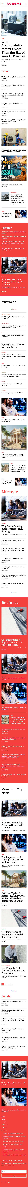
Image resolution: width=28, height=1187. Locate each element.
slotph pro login (9, 1168)
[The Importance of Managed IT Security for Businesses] (21, 214)
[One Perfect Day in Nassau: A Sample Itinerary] (14, 168)
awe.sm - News (5, 323)
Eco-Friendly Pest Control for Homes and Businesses (13, 970)
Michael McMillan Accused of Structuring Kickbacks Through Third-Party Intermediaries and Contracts (13, 346)
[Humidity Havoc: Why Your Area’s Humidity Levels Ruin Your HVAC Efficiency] (14, 137)
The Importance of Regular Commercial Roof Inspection (11, 642)
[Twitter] (8, 1182)
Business (3, 148)
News (2, 38)
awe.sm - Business (5, 314)
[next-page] (12, 984)
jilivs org (4, 1166)
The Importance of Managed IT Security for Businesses (7, 215)
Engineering (13, 192)
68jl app (22, 1166)
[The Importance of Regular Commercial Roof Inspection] (14, 621)
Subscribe (14, 1176)
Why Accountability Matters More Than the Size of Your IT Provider (13, 49)
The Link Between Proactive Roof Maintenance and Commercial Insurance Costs (13, 356)
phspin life (9, 1166)
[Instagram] (5, 1182)
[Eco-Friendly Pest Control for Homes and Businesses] (14, 954)
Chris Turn (3, 65)
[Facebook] (2, 1182)
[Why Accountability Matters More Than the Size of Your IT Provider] (14, 23)
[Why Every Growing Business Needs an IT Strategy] (14, 265)
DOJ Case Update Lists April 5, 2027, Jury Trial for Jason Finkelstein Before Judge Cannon (12, 95)
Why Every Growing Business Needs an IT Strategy (12, 282)
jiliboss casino (15, 1166)
